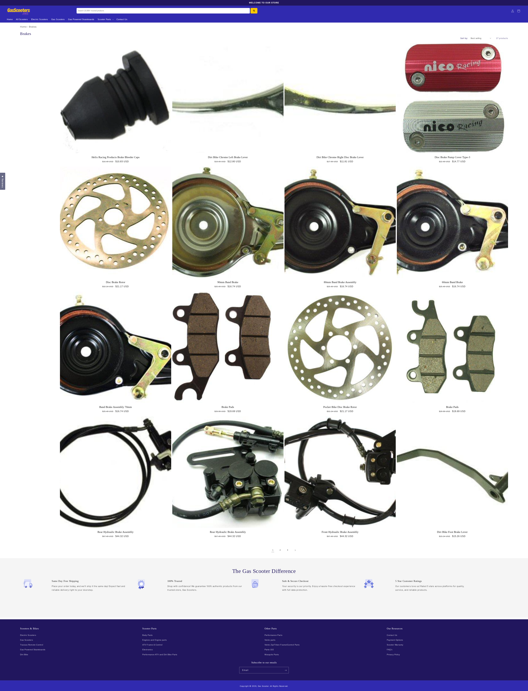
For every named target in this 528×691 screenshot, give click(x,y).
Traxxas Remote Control (31, 645)
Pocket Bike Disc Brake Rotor (340, 406)
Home (23, 26)
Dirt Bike (24, 654)
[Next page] (295, 550)
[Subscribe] (286, 670)
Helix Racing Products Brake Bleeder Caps (116, 157)
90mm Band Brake (227, 282)
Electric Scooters (28, 635)
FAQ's (389, 649)
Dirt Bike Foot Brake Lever (452, 531)
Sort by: (464, 38)
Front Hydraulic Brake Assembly (340, 531)
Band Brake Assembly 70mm (115, 406)
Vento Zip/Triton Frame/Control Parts (282, 645)
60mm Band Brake (452, 282)
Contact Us (392, 635)
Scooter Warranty (395, 645)
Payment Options (395, 640)
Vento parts (270, 640)
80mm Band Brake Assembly (340, 282)
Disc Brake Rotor (115, 282)
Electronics (147, 649)
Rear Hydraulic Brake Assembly (115, 531)
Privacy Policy (393, 654)
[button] (105, 19)
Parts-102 (269, 649)
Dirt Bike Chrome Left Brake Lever (228, 157)
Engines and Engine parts (154, 640)
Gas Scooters (26, 640)
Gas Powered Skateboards (32, 649)
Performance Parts (273, 635)
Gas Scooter (263, 686)
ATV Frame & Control (152, 645)
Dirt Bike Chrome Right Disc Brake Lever (340, 157)
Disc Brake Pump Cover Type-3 (452, 157)
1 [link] (272, 550)
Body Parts (147, 635)
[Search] (254, 10)
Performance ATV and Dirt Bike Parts (159, 654)
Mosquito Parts (272, 654)
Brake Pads (228, 406)
